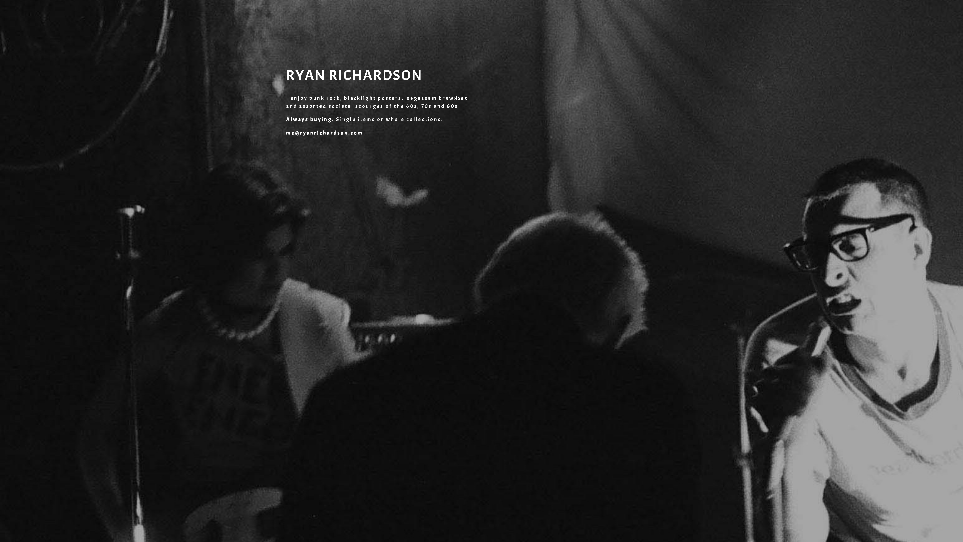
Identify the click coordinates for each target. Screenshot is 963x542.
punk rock (324, 98)
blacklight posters (373, 98)
